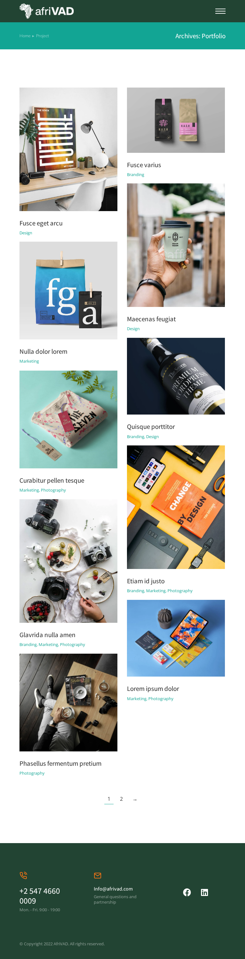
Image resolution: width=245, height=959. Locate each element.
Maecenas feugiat (151, 319)
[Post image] (68, 149)
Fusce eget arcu (41, 223)
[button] (220, 11)
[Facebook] (187, 892)
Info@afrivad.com (113, 888)
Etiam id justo (146, 581)
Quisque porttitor (151, 426)
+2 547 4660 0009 (39, 895)
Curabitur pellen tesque (51, 480)
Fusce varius (144, 164)
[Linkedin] (205, 892)
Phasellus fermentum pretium (60, 763)
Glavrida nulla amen (47, 634)
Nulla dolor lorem (43, 351)
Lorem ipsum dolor (153, 688)
